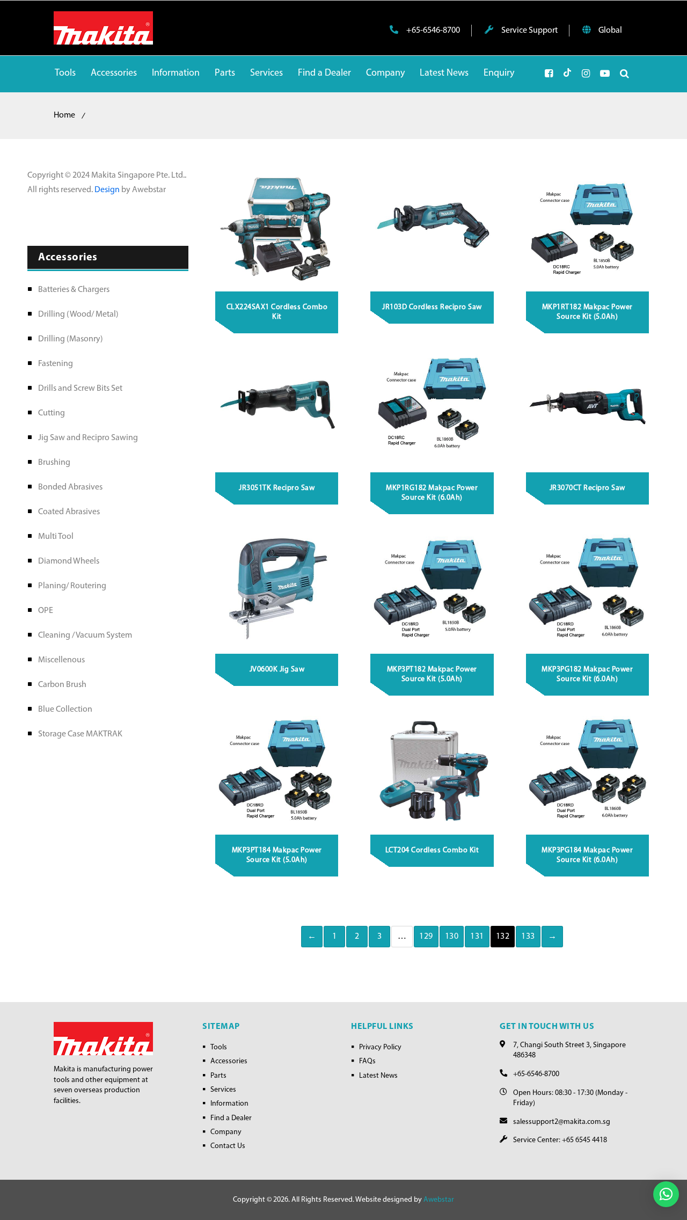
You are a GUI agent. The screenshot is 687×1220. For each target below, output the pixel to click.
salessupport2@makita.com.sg (561, 1122)
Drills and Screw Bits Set (80, 388)
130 (452, 936)
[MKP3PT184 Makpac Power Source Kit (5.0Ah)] (277, 769)
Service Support (529, 30)
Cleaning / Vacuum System (85, 635)
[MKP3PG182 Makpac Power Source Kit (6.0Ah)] (587, 588)
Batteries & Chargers (73, 290)
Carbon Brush (62, 685)
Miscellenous (61, 660)
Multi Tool (56, 536)
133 (528, 936)
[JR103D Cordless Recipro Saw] (432, 226)
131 (477, 936)
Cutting (51, 413)
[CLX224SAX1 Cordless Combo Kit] (277, 226)
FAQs (367, 1061)
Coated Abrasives (69, 512)
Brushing (54, 462)
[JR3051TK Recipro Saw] (277, 407)
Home (64, 115)
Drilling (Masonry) (70, 339)
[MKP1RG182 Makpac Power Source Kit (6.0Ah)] (432, 407)
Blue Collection (65, 709)
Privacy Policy (380, 1047)
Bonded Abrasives (70, 487)
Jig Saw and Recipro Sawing (88, 438)
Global (609, 30)
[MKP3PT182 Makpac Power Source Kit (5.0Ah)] (432, 588)
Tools (218, 1047)
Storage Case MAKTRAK (80, 734)
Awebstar (438, 1200)
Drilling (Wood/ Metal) (78, 314)
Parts (218, 1076)
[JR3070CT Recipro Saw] (587, 407)
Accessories (228, 1061)
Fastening (55, 364)
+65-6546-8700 (432, 30)
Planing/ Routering (72, 586)
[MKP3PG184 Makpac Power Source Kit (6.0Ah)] (587, 769)
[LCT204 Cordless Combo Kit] (432, 769)
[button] (666, 1194)
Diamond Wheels (68, 561)
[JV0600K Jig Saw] (277, 588)
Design (107, 190)
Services (223, 1090)
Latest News (378, 1076)
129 (426, 936)
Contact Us (227, 1146)
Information (229, 1104)
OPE (45, 611)
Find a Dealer (231, 1118)
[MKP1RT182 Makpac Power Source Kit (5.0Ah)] (587, 226)
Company (226, 1132)
